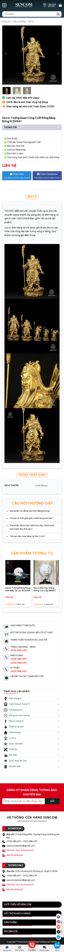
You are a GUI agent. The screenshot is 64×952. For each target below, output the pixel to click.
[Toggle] (7, 511)
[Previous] (6, 53)
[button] (4, 5)
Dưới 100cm (42, 485)
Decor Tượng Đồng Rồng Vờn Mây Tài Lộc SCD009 (17, 589)
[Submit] (58, 14)
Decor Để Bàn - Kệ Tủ (23, 21)
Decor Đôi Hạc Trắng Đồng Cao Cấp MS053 (45, 589)
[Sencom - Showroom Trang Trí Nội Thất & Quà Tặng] (24, 5)
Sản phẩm (19, 950)
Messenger (44, 950)
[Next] (58, 53)
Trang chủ (6, 21)
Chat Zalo (16, 176)
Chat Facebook (47, 176)
